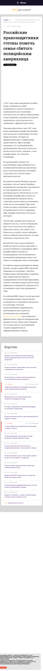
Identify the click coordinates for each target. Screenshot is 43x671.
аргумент (21, 9)
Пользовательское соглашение (25, 660)
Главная (5, 20)
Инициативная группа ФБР (12, 316)
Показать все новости (15, 503)
